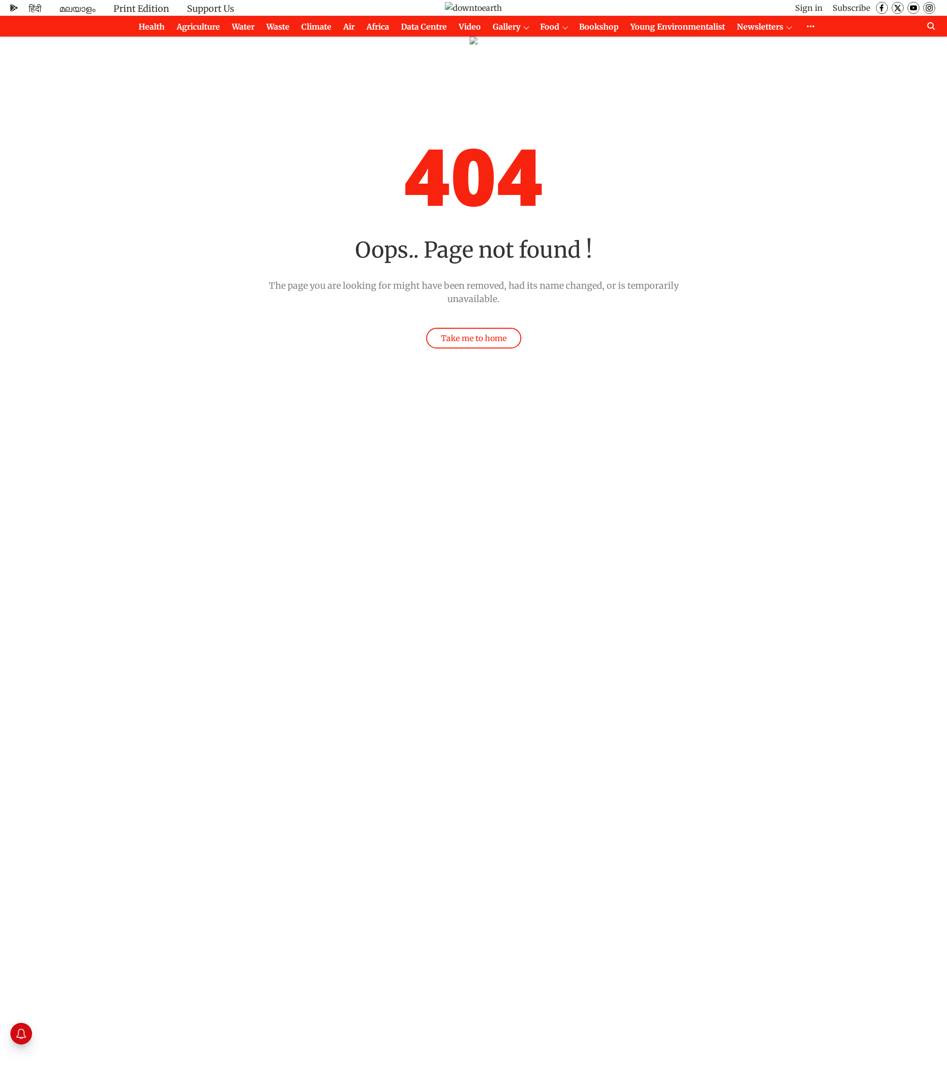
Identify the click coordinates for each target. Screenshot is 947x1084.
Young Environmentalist (677, 27)
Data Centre (424, 27)
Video (470, 27)
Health (152, 27)
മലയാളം (77, 8)
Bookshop (599, 27)
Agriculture (198, 27)
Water (243, 27)
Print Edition (141, 8)
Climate (316, 27)
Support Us (210, 8)
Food (549, 27)
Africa (377, 27)
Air (349, 27)
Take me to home (474, 338)
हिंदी (35, 8)
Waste (278, 27)
